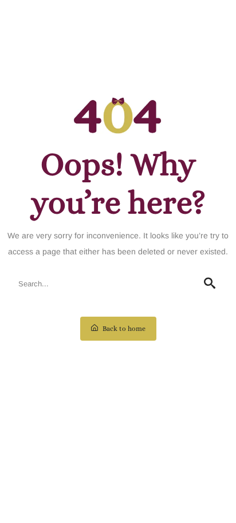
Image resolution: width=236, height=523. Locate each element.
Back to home (123, 329)
